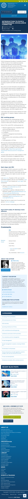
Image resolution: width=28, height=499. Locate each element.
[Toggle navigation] (25, 5)
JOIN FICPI (14, 15)
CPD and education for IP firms (9, 320)
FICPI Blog (3, 472)
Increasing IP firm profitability (8, 316)
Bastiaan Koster (3, 241)
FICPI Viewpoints (4, 460)
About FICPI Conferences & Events (8, 481)
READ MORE (14, 376)
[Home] (10, 5)
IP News (2, 470)
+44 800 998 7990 (8, 294)
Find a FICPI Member (5, 451)
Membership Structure (5, 445)
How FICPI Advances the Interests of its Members (11, 432)
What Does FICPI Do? (5, 429)
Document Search (4, 465)
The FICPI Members (5, 443)
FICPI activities (5, 323)
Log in (27, 1)
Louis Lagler (20, 181)
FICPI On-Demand (4, 459)
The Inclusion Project (5, 435)
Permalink (22, 252)
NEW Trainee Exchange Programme (8, 484)
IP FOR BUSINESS (6, 12)
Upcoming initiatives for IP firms (9, 326)
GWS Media (17, 497)
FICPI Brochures (4, 440)
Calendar (20, 1)
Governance (3, 438)
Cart (24, 1)
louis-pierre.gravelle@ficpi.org (11, 193)
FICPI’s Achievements (5, 433)
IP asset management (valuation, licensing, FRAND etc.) (13, 344)
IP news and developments (8, 356)
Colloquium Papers (4, 464)
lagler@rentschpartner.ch (15, 196)
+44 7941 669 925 (8, 296)
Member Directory (22, 1)
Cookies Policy (21, 494)
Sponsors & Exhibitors (5, 486)
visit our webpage (10, 202)
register (15, 248)
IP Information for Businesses (8, 348)
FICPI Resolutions (4, 454)
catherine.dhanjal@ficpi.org (8, 292)
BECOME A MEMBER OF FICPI (12, 417)
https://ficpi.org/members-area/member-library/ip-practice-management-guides (12, 150)
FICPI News (3, 469)
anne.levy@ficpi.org (7, 188)
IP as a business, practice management (10, 337)
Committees (3, 448)
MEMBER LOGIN (8, 421)
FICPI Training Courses (5, 483)
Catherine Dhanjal (7, 289)
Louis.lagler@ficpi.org (8, 197)
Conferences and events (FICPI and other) (11, 333)
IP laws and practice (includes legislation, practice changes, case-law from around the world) (13, 352)
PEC (10, 230)
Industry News (4, 473)
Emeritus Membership (5, 449)
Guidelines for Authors (7, 306)
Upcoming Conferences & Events (7, 477)
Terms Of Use (13, 494)
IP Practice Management (6, 457)
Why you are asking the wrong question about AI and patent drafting (17, 382)
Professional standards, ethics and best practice (13, 360)
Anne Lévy (11, 27)
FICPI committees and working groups (11, 30)
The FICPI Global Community (7, 430)
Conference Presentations (6, 456)
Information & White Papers (6, 462)
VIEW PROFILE (6, 270)
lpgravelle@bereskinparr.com (19, 191)
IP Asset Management (7, 340)
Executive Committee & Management (8, 446)
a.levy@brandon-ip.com (13, 186)
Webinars (3, 478)
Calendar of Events (5, 487)
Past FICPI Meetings (5, 480)
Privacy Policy (5, 494)
